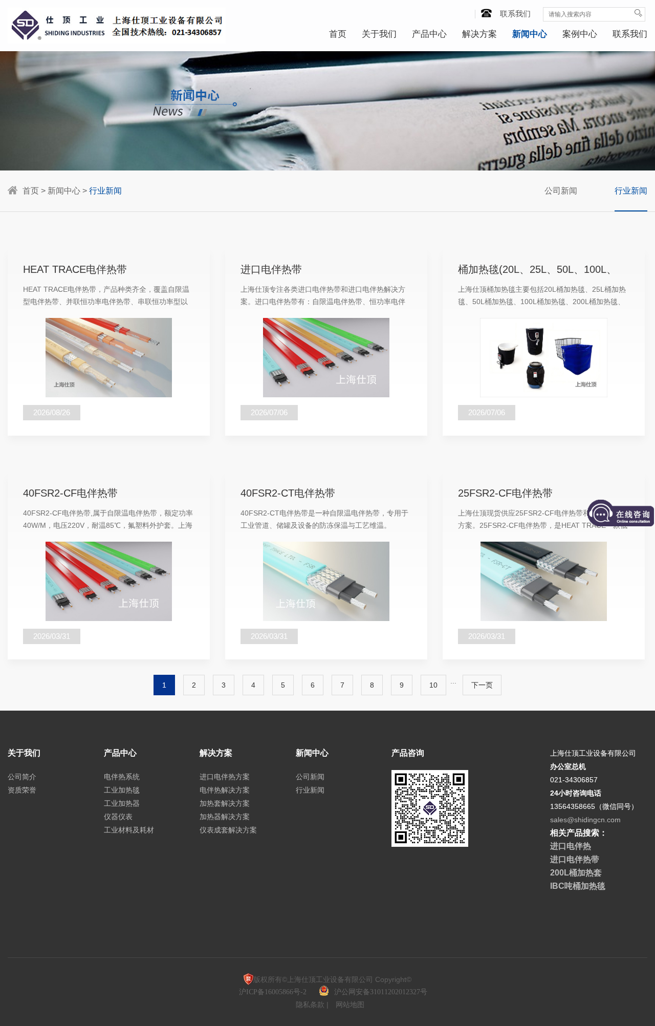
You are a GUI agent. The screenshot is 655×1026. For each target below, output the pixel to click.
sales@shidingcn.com (585, 820)
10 (433, 685)
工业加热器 (122, 803)
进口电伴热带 (574, 859)
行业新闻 (631, 190)
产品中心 (429, 34)
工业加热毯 (122, 790)
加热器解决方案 (225, 817)
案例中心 (579, 34)
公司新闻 (560, 190)
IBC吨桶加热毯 (577, 886)
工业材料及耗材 (129, 830)
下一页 (482, 685)
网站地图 (350, 1004)
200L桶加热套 (576, 872)
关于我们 (379, 34)
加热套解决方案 (225, 803)
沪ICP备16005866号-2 (274, 992)
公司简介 (22, 777)
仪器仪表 (118, 817)
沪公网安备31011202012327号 (380, 992)
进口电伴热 (570, 846)
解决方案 (479, 34)
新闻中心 (529, 34)
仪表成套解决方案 (228, 830)
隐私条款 (311, 1004)
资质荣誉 (22, 790)
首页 (337, 34)
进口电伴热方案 (225, 777)
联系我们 (515, 13)
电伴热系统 (122, 777)
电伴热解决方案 (225, 790)
